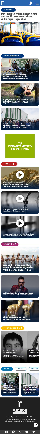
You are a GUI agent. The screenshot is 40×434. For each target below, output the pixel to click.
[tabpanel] (20, 383)
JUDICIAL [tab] (20, 369)
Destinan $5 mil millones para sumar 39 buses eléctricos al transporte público (19, 16)
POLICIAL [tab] (7, 369)
